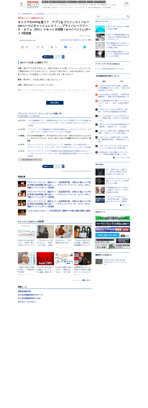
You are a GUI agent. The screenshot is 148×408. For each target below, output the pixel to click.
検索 (128, 16)
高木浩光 (70, 40)
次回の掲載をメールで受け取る (30, 116)
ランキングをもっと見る (122, 157)
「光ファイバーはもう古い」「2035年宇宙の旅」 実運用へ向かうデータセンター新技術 (117, 199)
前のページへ (48, 57)
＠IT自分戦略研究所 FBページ (30, 295)
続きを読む (55, 103)
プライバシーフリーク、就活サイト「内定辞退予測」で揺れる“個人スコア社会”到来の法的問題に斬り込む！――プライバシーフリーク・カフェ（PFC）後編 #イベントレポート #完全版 (59, 203)
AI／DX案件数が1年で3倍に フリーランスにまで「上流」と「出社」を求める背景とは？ (114, 103)
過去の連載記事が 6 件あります (32, 159)
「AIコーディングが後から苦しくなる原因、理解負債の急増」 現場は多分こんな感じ (113, 139)
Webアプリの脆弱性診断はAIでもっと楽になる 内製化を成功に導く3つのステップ (118, 37)
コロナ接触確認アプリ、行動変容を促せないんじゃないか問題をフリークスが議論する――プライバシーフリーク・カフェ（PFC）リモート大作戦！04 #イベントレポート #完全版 (59, 123)
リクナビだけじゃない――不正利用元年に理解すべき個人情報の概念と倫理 (58, 211)
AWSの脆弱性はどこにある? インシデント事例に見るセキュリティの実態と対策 (118, 45)
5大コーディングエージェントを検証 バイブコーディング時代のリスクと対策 (118, 181)
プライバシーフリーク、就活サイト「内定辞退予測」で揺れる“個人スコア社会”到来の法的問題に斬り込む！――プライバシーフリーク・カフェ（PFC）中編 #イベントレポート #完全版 (59, 194)
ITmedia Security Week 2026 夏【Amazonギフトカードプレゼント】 (115, 262)
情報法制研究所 (24, 291)
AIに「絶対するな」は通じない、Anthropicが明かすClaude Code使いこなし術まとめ (116, 172)
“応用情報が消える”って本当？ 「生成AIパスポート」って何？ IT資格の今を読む (118, 190)
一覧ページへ (126, 205)
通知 (42, 47)
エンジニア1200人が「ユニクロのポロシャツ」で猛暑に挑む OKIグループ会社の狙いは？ (113, 118)
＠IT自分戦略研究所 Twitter (29, 298)
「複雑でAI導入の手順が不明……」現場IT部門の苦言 (26, 269)
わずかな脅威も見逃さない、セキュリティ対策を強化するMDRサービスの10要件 (117, 54)
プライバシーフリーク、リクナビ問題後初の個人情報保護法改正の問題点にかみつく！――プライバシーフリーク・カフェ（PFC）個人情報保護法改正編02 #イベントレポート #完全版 (59, 153)
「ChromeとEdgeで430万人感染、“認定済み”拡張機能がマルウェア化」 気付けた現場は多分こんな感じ (82, 245)
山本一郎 (84, 40)
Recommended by (77, 280)
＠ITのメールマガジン (27, 302)
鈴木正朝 (64, 40)
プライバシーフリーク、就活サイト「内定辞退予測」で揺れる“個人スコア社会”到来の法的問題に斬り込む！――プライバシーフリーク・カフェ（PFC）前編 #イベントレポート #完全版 (59, 184)
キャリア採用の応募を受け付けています (110, 69)
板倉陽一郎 (77, 40)
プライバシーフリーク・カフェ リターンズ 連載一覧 (39, 114)
